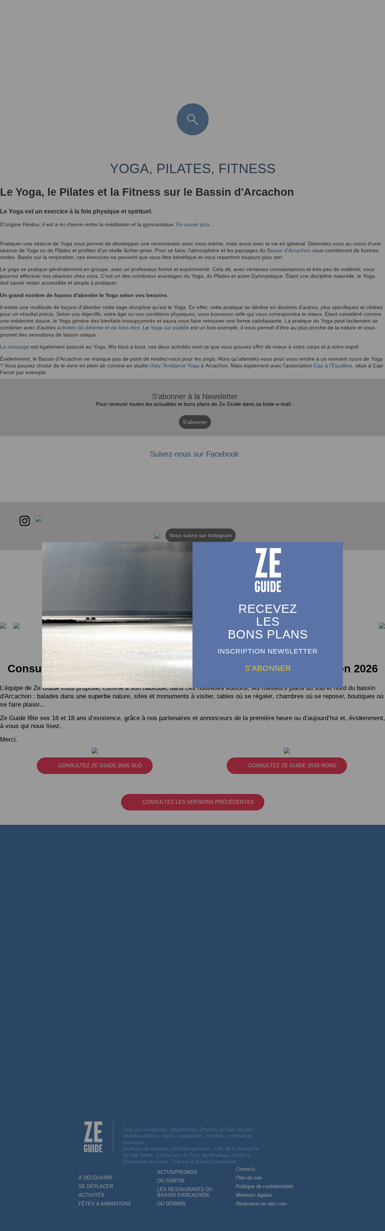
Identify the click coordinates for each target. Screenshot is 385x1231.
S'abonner (268, 668)
